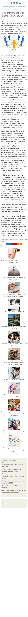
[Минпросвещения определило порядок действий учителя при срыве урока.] (14, 429)
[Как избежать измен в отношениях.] (14, 309)
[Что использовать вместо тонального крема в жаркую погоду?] (14, 258)
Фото (21, 9)
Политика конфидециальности (8, 503)
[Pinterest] (14, 244)
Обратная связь (5, 505)
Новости (11, 6)
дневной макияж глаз (9, 239)
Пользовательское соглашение (12, 501)
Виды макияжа (20, 6)
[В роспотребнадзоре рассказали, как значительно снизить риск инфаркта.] (14, 292)
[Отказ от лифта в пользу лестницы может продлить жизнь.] (14, 275)
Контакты (4, 501)
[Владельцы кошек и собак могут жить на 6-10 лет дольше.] (14, 342)
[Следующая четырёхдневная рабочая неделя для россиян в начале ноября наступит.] (14, 446)
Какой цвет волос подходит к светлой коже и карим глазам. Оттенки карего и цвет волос (13, 464)
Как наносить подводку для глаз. (11, 473)
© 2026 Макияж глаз (6, 499)
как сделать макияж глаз (19, 239)
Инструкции (15, 9)
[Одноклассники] (19, 244)
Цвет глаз (7, 9)
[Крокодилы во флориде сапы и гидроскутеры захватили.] (14, 325)
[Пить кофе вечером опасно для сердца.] (14, 378)
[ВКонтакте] (8, 244)
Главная (5, 6)
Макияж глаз (14, 3)
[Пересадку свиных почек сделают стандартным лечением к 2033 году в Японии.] (14, 393)
